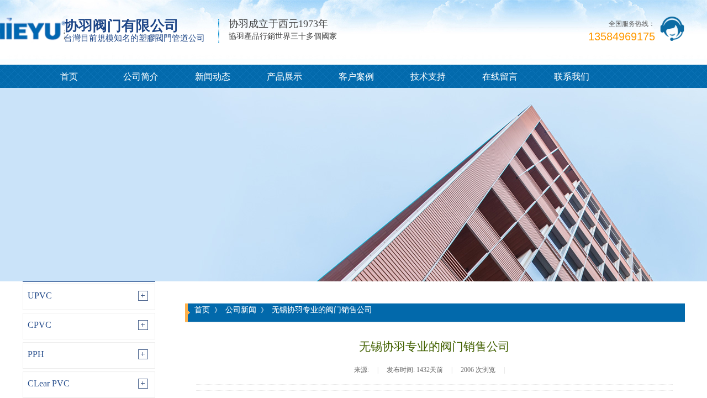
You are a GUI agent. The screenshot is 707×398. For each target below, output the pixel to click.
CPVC (39, 324)
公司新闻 (240, 309)
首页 (69, 76)
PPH (36, 354)
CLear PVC (49, 383)
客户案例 (356, 76)
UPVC (40, 295)
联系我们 (571, 76)
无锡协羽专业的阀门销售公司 (322, 309)
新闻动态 (212, 76)
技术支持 (428, 76)
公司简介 (141, 76)
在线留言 (500, 76)
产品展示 (284, 76)
